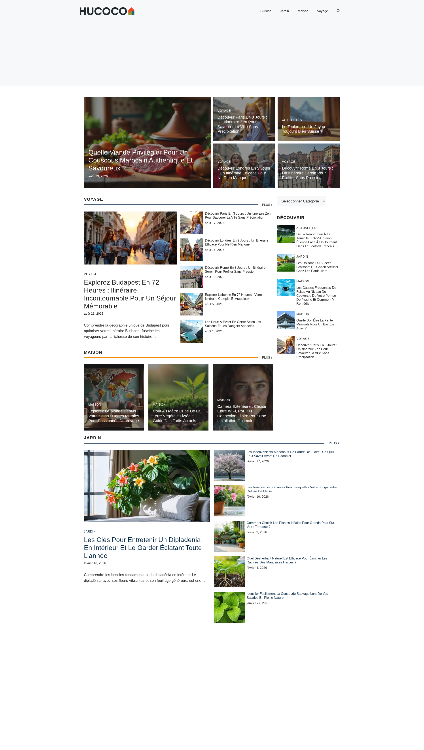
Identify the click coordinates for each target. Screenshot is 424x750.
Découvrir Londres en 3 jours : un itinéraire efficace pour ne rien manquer (244, 173)
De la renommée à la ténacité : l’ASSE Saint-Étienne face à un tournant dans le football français (316, 240)
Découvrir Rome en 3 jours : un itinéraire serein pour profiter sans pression (307, 173)
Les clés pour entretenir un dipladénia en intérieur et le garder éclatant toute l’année (143, 547)
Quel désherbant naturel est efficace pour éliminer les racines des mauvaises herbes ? (287, 560)
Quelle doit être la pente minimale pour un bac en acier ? (315, 324)
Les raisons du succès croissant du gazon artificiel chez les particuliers (317, 267)
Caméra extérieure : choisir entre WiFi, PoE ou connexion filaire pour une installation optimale (241, 413)
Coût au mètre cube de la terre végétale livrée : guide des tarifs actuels (177, 416)
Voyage (322, 11)
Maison (303, 11)
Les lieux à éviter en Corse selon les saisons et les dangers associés (233, 324)
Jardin (284, 11)
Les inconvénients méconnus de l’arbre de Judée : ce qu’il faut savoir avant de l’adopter (290, 454)
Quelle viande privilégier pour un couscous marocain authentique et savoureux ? (140, 160)
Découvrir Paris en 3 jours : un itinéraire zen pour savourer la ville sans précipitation (242, 124)
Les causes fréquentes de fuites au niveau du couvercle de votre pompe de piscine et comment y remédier (316, 296)
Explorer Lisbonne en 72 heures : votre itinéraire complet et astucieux (233, 296)
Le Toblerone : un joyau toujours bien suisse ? (303, 129)
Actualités (292, 120)
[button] (338, 11)
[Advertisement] (212, 55)
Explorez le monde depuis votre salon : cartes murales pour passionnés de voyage (113, 416)
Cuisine (265, 11)
